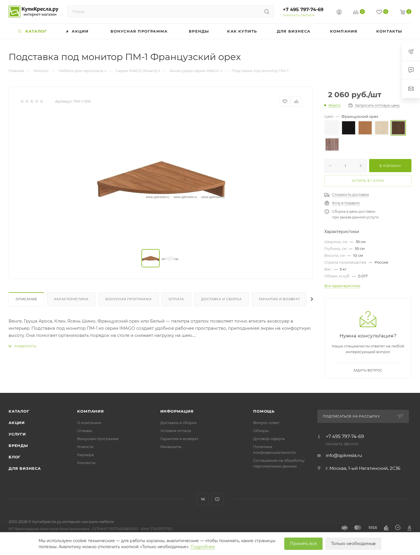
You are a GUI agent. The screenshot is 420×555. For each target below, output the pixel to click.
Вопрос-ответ (266, 422)
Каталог (19, 411)
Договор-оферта (269, 438)
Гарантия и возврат (279, 299)
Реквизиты (170, 446)
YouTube (217, 499)
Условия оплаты (175, 430)
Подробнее (203, 546)
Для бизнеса (25, 468)
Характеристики (71, 299)
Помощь (264, 411)
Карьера (85, 454)
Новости (85, 446)
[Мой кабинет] (339, 12)
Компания (90, 411)
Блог (15, 457)
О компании (89, 422)
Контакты (86, 462)
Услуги (17, 434)
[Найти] (267, 11)
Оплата (176, 299)
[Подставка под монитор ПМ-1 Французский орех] (161, 178)
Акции (17, 422)
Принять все (303, 543)
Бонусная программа (128, 299)
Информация (177, 411)
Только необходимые (353, 543)
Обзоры (261, 430)
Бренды (18, 445)
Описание (26, 299)
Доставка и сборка (221, 299)
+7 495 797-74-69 (303, 9)
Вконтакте (203, 499)
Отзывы (84, 430)
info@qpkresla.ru (344, 455)
